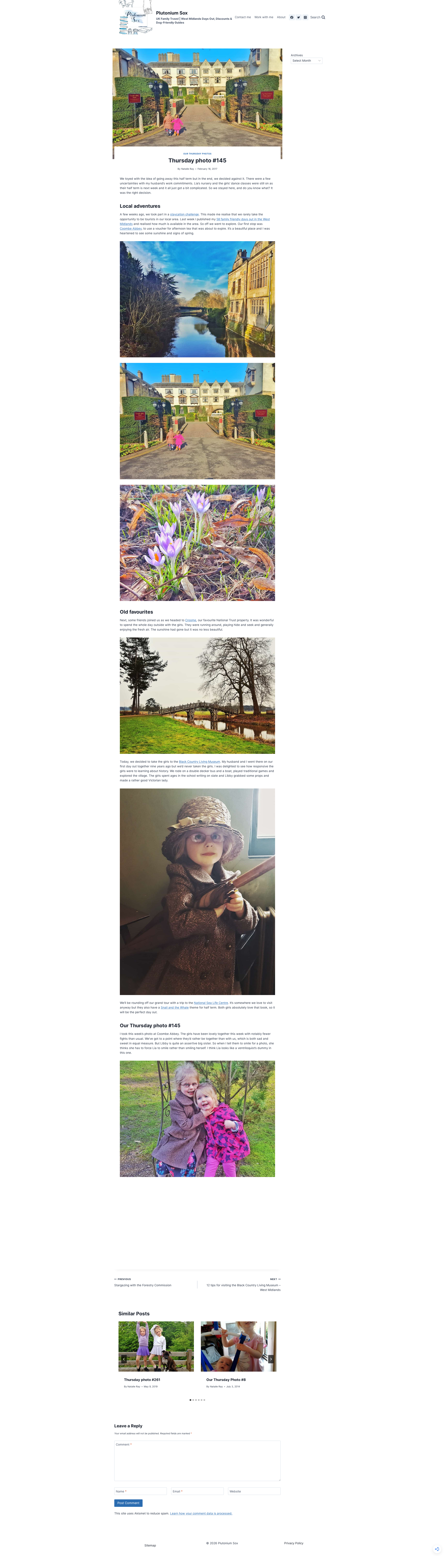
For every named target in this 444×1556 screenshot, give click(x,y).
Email (178, 1491)
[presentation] (156, 1346)
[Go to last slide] (124, 1359)
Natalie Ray (187, 168)
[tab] (190, 1400)
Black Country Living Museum (199, 761)
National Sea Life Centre (211, 1003)
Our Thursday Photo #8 (226, 1380)
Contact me (243, 17)
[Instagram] (305, 17)
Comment (124, 1444)
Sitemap (150, 1545)
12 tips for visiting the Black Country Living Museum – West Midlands (243, 1285)
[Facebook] (292, 17)
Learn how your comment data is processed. (201, 1513)
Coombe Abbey (131, 228)
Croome (190, 620)
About (281, 17)
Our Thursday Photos (197, 153)
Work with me (263, 17)
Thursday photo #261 (142, 1380)
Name (121, 1491)
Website (235, 1491)
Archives (297, 55)
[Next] (271, 1359)
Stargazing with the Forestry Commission (142, 1282)
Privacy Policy (293, 1543)
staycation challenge (184, 214)
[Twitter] (299, 17)
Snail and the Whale (175, 1007)
